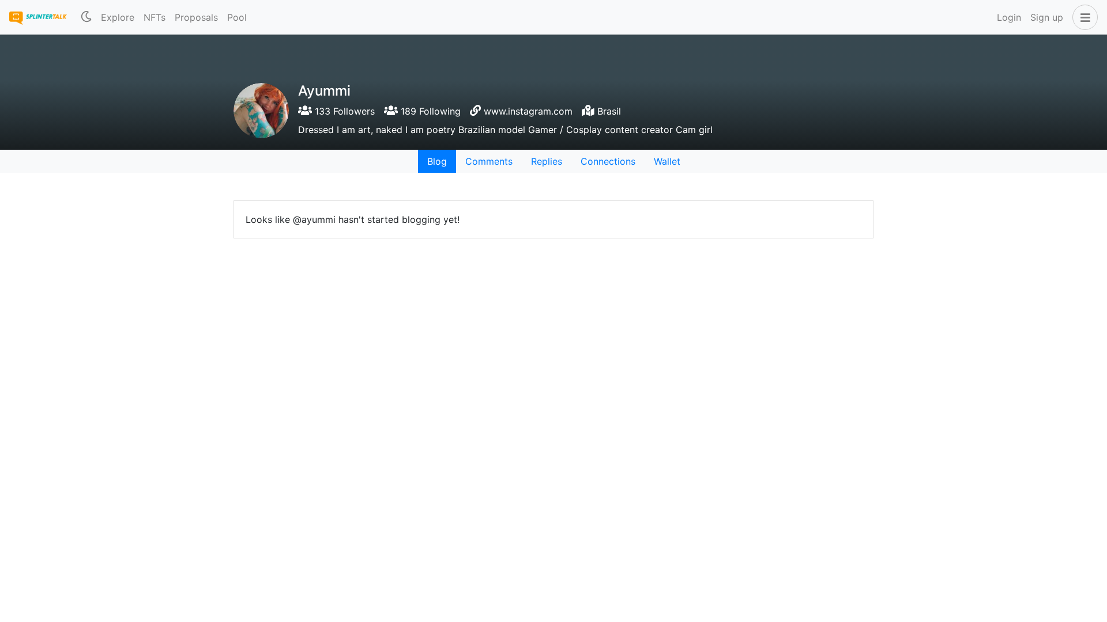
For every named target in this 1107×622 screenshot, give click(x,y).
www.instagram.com (528, 111)
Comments (489, 161)
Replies (546, 161)
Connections (608, 161)
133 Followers (343, 111)
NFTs (154, 17)
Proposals (196, 17)
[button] (1083, 17)
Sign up (1046, 17)
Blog (437, 161)
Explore (117, 17)
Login (1009, 17)
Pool (237, 17)
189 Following (429, 111)
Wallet (667, 161)
